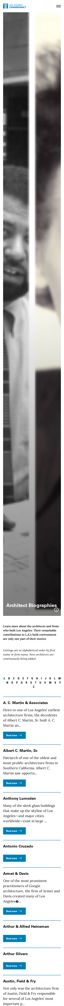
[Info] (56, 610)
